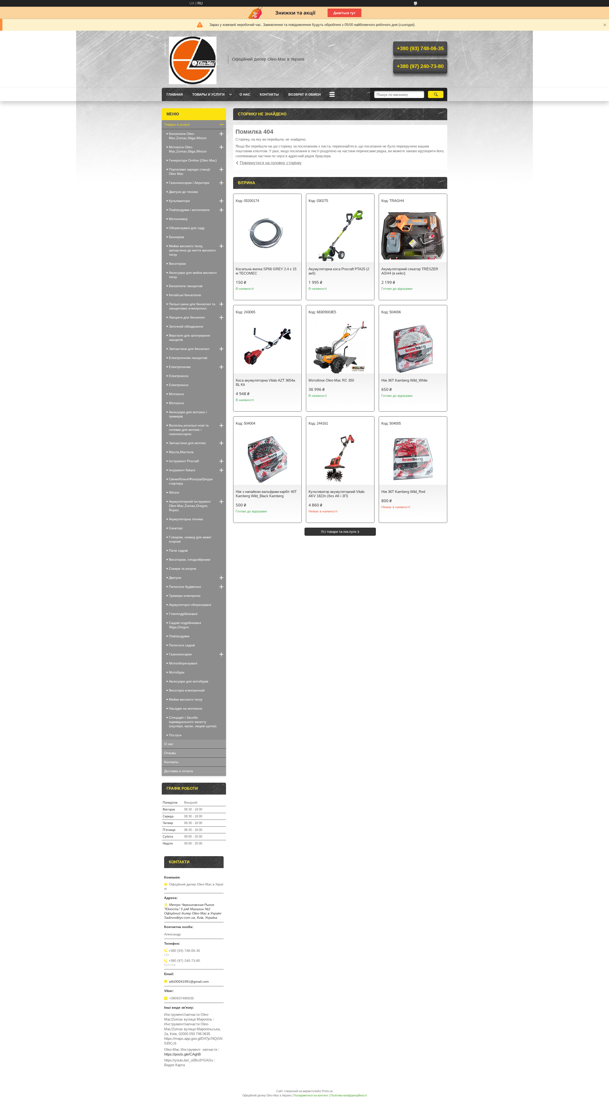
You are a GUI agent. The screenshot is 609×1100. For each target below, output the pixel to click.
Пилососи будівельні (185, 587)
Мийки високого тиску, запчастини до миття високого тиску (192, 250)
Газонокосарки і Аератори (189, 183)
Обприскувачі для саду (187, 228)
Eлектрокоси (178, 376)
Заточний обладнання (186, 326)
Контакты (269, 94)
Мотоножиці (178, 219)
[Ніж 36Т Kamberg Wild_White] (413, 347)
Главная (175, 94)
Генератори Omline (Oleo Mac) (193, 160)
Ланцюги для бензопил (187, 317)
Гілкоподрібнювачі (183, 614)
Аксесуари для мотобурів (188, 681)
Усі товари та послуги (338, 532)
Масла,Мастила (181, 452)
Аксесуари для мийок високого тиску (193, 275)
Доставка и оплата (178, 771)
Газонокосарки (180, 654)
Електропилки (180, 367)
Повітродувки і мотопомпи (189, 210)
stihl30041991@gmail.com (189, 981)
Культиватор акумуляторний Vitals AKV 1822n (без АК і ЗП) (337, 494)
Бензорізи (176, 237)
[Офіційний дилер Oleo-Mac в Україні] (193, 59)
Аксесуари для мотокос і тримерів (188, 414)
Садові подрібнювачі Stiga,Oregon (185, 625)
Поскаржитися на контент (310, 1095)
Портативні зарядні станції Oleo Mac (189, 171)
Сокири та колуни (182, 568)
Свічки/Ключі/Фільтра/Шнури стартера (191, 481)
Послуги (175, 735)
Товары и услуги (208, 94)
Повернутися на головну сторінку (271, 163)
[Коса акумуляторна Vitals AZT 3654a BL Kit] (267, 347)
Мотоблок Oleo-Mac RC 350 (331, 380)
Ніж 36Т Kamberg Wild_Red (403, 492)
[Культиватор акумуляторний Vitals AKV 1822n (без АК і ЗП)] (340, 458)
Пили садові (178, 550)
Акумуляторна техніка (186, 519)
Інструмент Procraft (184, 461)
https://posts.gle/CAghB (182, 1054)
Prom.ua (327, 1091)
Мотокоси (176, 394)
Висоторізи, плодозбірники (189, 559)
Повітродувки (179, 636)
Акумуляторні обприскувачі (190, 605)
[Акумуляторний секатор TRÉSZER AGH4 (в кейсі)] (413, 236)
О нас (245, 94)
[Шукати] (435, 94)
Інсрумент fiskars (182, 470)
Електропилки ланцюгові (188, 358)
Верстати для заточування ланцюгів (189, 338)
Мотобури (176, 672)
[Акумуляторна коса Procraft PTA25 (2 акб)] (340, 236)
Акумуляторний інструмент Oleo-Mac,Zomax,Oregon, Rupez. (190, 506)
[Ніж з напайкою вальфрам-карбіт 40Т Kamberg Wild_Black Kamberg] (267, 458)
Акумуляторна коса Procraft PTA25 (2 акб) (339, 271)
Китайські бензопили (185, 295)
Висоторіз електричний (187, 690)
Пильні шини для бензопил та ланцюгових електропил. (192, 306)
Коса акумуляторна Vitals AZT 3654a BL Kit (265, 382)
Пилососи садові (182, 645)
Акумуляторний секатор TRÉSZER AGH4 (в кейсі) (409, 271)
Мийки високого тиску (185, 699)
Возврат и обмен (304, 94)
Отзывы (170, 753)
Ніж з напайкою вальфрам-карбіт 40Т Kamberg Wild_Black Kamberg (266, 494)
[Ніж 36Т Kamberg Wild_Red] (413, 458)
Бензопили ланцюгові (185, 286)
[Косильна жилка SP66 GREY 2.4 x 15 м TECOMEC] (267, 236)
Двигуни (175, 577)
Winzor (174, 492)
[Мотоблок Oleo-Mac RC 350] (340, 347)
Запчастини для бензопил (189, 349)
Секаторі (175, 528)
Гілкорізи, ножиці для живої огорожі (190, 539)
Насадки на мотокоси (185, 708)
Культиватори (179, 201)
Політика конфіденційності (348, 1095)
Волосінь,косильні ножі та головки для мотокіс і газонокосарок (189, 429)
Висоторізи (177, 263)
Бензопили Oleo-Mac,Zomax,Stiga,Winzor (188, 136)
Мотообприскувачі (183, 663)
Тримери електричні (184, 596)
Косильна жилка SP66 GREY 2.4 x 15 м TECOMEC (266, 271)
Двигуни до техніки (183, 192)
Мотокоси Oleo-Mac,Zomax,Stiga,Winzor (188, 149)
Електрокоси (178, 385)
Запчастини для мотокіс (187, 443)
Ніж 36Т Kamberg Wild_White (404, 380)
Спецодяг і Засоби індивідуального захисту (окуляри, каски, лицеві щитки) (192, 722)
